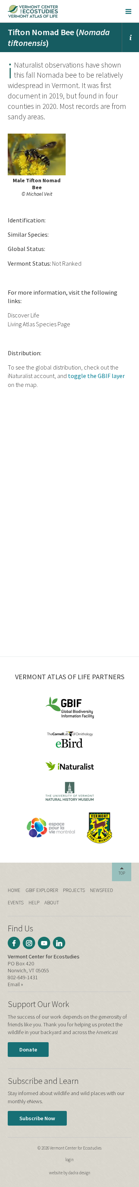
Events (16, 902)
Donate (28, 1049)
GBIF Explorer (41, 890)
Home (14, 890)
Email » (15, 984)
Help (34, 902)
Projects (74, 890)
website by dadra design (69, 1172)
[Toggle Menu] (128, 11)
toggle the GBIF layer (96, 376)
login (69, 1159)
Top (122, 873)
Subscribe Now (37, 1118)
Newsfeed (101, 890)
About (51, 902)
